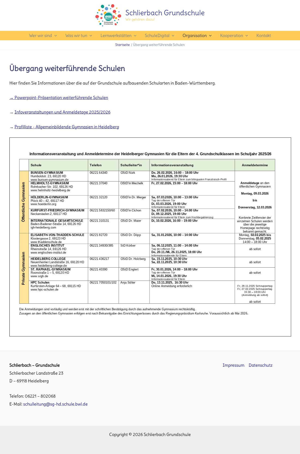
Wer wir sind (40, 35)
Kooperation (231, 35)
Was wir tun (76, 35)
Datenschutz (261, 365)
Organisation (195, 35)
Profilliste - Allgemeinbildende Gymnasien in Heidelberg (67, 126)
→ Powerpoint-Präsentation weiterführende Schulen (58, 97)
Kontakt (263, 35)
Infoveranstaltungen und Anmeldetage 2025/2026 (62, 112)
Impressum (233, 365)
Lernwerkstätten (116, 35)
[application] (54, 35)
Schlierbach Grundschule (165, 12)
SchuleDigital (157, 35)
